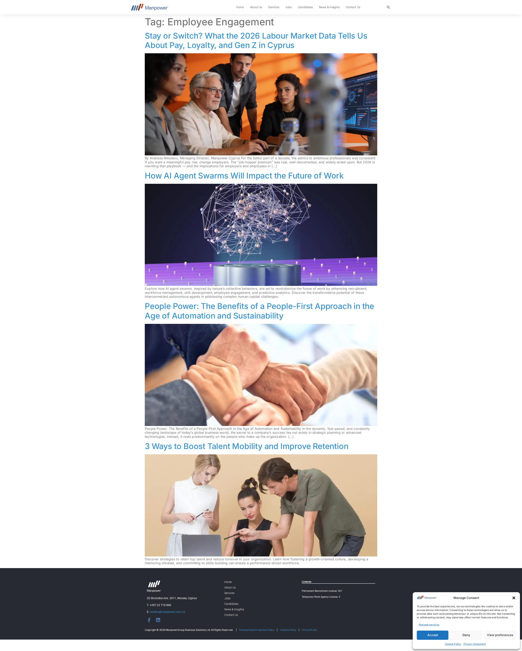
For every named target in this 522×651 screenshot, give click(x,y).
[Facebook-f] (149, 620)
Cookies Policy (288, 629)
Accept (432, 635)
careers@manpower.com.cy (167, 611)
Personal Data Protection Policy (256, 629)
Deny (466, 635)
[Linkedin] (158, 620)
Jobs (288, 7)
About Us (256, 7)
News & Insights (329, 7)
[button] (514, 598)
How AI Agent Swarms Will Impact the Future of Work (244, 175)
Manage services (429, 624)
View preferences (500, 635)
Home (240, 7)
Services (273, 7)
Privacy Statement (474, 643)
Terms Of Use (309, 629)
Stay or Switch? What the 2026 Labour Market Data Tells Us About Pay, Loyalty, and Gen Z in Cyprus (256, 40)
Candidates (305, 7)
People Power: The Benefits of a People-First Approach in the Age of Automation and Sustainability (259, 310)
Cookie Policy (453, 643)
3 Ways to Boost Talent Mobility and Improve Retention (246, 446)
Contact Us (353, 7)
